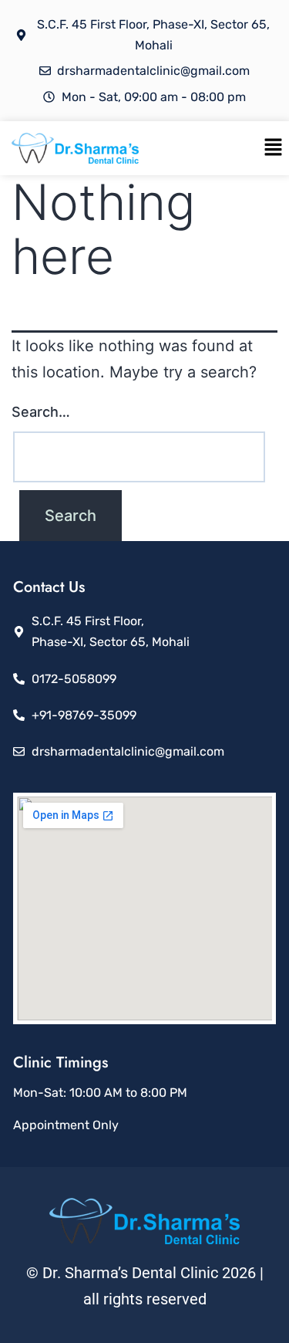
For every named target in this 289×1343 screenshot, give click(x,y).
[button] (273, 147)
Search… (41, 412)
